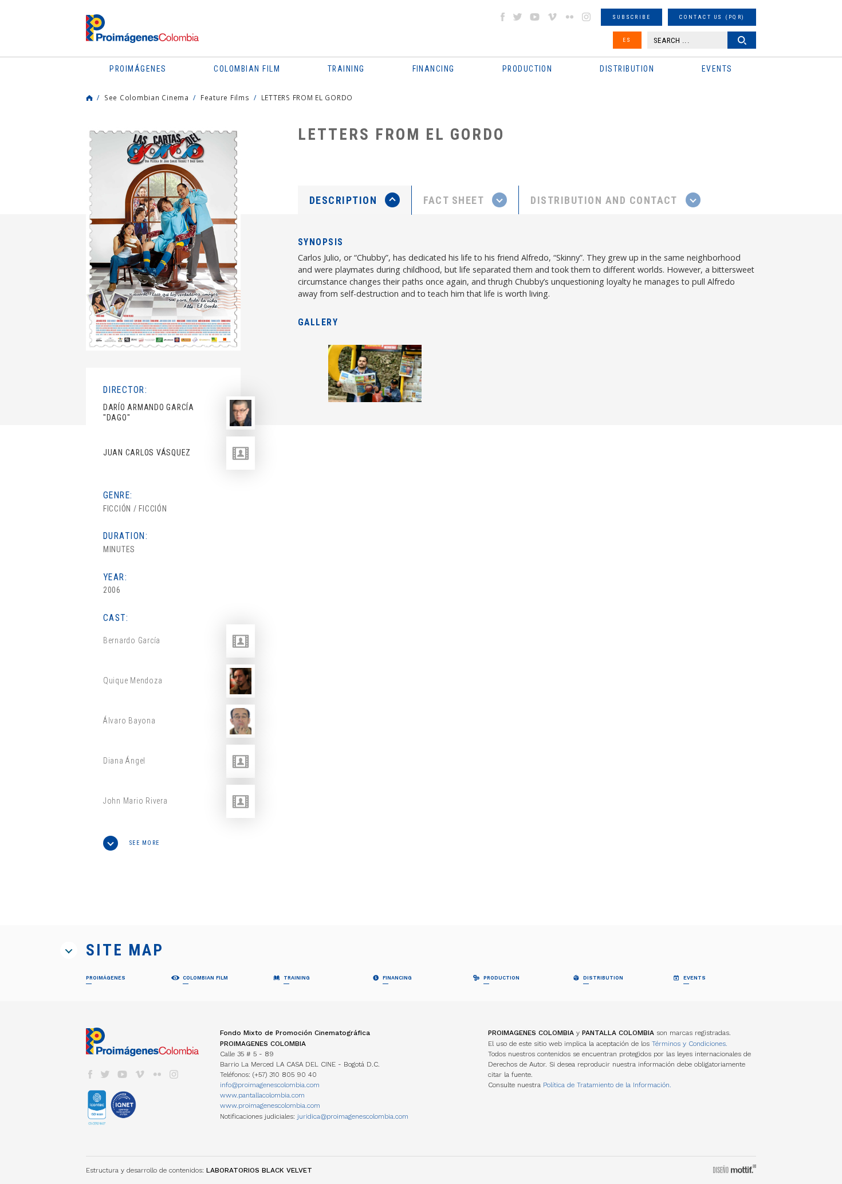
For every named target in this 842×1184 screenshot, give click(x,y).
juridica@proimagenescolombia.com (352, 1116)
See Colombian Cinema (146, 97)
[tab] (355, 200)
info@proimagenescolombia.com (270, 1085)
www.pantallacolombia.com (262, 1095)
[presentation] (354, 200)
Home (89, 98)
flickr (569, 17)
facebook (502, 17)
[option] (163, 239)
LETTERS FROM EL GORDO (307, 97)
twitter (518, 17)
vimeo (552, 17)
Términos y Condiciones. (689, 1044)
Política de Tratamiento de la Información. (607, 1085)
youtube (535, 17)
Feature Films (225, 97)
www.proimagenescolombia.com (270, 1106)
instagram (586, 17)
